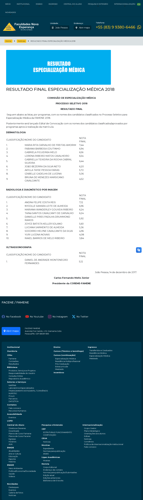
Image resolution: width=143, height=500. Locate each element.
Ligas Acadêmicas (51, 457)
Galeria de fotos (16, 493)
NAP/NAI (12, 385)
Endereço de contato (53, 470)
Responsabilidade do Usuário (22, 373)
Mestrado (59, 369)
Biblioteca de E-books (53, 481)
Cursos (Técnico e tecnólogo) (69, 351)
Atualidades (14, 451)
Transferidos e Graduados (100, 350)
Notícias (21, 41)
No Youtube (37, 316)
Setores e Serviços (16, 382)
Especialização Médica (65, 359)
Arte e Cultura (15, 454)
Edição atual (48, 475)
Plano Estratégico (92, 431)
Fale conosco (15, 408)
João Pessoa (61, 27)
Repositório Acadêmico (19, 379)
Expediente (48, 448)
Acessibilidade (14, 414)
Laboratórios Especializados (21, 388)
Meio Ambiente (16, 468)
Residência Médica (98, 353)
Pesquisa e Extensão (98, 4)
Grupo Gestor (90, 428)
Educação (13, 456)
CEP (44, 429)
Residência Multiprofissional (67, 361)
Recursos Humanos (17, 411)
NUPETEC (13, 393)
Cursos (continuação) (64, 355)
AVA (10, 444)
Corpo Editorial (50, 467)
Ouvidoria (12, 351)
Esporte (12, 459)
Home (8, 41)
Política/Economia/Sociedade (22, 471)
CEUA (44, 438)
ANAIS (46, 454)
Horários (12, 442)
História (12, 462)
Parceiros (13, 399)
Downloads (14, 431)
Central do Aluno (73, 4)
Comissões (13, 361)
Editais (87, 436)
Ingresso (53, 4)
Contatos (12, 405)
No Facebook (13, 316)
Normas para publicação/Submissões (60, 472)
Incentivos (59, 373)
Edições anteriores (51, 478)
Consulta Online (16, 376)
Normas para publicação (54, 451)
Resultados (14, 364)
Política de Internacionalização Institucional (103, 444)
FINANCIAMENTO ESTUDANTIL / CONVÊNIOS (28, 391)
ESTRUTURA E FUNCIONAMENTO (57, 432)
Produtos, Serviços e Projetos (22, 371)
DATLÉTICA (13, 401)
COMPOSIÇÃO (49, 435)
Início (8, 4)
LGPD (10, 421)
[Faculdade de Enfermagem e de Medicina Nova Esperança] (20, 26)
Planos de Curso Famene (20, 434)
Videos (12, 476)
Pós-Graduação (62, 364)
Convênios (89, 442)
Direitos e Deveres (17, 428)
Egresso (12, 439)
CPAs (9, 355)
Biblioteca (12, 367)
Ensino (39, 4)
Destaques (14, 487)
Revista (45, 464)
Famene (12, 359)
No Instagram (60, 316)
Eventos (12, 417)
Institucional (23, 4)
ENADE (10, 448)
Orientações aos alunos (94, 434)
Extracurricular (61, 367)
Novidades (10, 12)
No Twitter (82, 316)
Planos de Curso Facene (20, 436)
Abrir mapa (84, 27)
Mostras (46, 445)
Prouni (12, 396)
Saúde (12, 474)
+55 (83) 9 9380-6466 (115, 27)
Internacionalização (124, 4)
